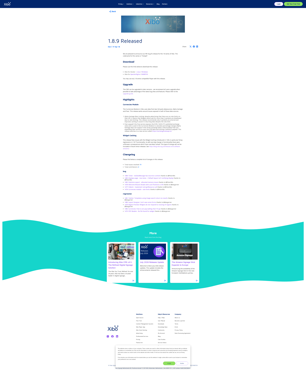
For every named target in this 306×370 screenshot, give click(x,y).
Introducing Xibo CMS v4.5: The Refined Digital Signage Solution (120, 265)
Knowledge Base (162, 327)
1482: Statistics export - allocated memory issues (141, 182)
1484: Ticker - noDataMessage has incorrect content (142, 176)
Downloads (161, 324)
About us (177, 317)
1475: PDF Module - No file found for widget (139, 211)
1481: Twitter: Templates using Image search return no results (146, 198)
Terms (176, 324)
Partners (164, 4)
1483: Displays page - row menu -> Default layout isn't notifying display (149, 178)
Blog (158, 4)
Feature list (139, 342)
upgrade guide (128, 94)
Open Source (139, 317)
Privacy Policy (179, 330)
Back (114, 11)
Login (279, 4)
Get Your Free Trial (293, 4)
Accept (169, 363)
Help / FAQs (161, 317)
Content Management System (144, 324)
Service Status (162, 342)
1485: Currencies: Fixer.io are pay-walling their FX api (143, 209)
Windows (145, 72)
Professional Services (142, 336)
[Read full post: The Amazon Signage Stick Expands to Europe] (185, 252)
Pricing (138, 339)
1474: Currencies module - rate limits (137, 189)
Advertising (139, 333)
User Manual (161, 320)
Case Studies (161, 339)
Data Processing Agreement (183, 333)
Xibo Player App (140, 327)
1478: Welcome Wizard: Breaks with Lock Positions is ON (144, 185)
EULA (176, 327)
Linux (138, 72)
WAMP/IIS (144, 74)
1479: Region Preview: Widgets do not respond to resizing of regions (148, 205)
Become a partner (180, 320)
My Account (161, 333)
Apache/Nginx (135, 74)
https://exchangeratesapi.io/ (162, 131)
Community (161, 330)
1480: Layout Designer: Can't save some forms (140, 202)
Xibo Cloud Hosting (141, 330)
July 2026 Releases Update (152, 262)
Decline (182, 363)
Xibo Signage (113, 365)
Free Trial (139, 320)
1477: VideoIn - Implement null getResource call (141, 187)
